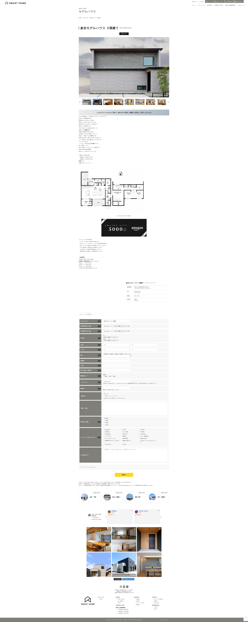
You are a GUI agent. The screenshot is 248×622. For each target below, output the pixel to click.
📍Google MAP (87, 162)
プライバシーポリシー (164, 619)
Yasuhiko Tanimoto (143, 511)
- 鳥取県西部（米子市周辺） (123, 613)
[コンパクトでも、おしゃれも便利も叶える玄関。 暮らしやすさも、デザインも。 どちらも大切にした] (149, 539)
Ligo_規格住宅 (121, 601)
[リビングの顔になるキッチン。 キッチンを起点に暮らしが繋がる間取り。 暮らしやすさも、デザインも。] (99, 539)
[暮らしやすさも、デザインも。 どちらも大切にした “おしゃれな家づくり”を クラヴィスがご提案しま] (99, 564)
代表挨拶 (138, 599)
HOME (80, 17)
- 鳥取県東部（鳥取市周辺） (123, 609)
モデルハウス (241, 5)
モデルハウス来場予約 (158, 599)
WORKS (118, 597)
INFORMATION (155, 605)
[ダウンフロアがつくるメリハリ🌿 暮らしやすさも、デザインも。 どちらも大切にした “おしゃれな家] (124, 539)
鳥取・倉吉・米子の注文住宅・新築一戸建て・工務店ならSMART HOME (119, 619)
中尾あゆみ (114, 511)
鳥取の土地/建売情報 (230, 5)
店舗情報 (138, 604)
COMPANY (136, 597)
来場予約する (124, 33)
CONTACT (154, 597)
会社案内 (193, 1)
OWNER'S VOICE (219, 5)
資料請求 (156, 601)
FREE (101, 599)
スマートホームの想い (140, 602)
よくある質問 (201, 1)
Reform (119, 602)
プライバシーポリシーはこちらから (88, 467)
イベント (194, 5)
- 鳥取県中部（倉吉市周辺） (123, 611)
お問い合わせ (156, 602)
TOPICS (156, 607)
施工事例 (209, 5)
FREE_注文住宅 (121, 599)
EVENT (155, 608)
